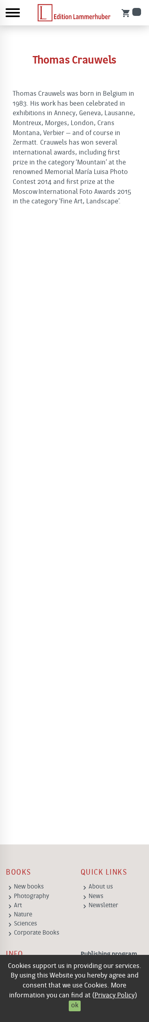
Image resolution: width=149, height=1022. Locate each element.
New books (29, 887)
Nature (23, 915)
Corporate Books (36, 933)
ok (74, 1005)
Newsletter (103, 905)
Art (18, 905)
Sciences (25, 924)
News (96, 896)
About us (101, 887)
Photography (31, 896)
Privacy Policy (115, 995)
